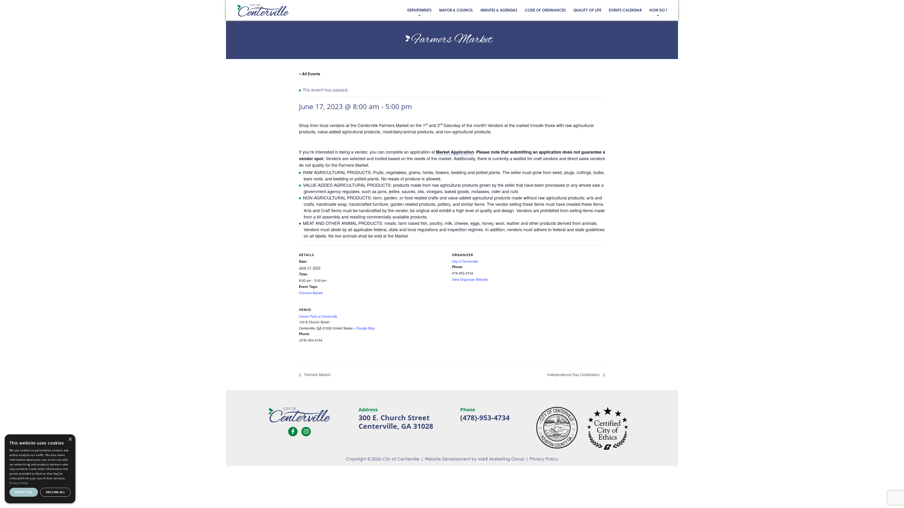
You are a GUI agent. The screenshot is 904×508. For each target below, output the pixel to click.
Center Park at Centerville (318, 316)
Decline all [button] (55, 492)
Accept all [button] (23, 492)
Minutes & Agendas (498, 10)
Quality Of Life (587, 10)
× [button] (70, 439)
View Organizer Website (470, 279)
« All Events (309, 73)
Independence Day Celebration (574, 374)
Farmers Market (311, 292)
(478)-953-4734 (485, 417)
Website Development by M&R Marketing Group (474, 458)
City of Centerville (465, 261)
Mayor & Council (456, 10)
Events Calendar (625, 10)
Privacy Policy (543, 458)
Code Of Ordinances (545, 10)
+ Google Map (364, 328)
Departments (419, 10)
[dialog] (40, 468)
